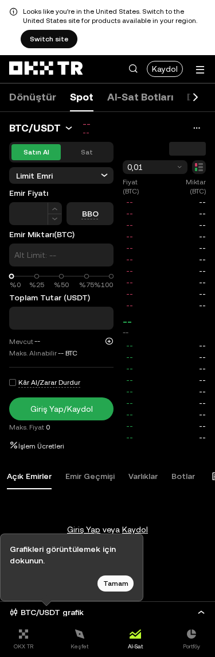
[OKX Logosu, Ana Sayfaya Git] (46, 69)
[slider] (11, 276)
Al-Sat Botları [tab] (140, 97)
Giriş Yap (83, 529)
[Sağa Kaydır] (195, 97)
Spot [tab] (81, 97)
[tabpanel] (107, 506)
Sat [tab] (87, 152)
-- (127, 321)
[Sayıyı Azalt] (54, 219)
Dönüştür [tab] (32, 97)
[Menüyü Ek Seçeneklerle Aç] (200, 69)
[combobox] (155, 167)
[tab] (29, 476)
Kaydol (165, 69)
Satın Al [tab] (36, 152)
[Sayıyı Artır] (54, 208)
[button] (133, 69)
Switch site (49, 39)
